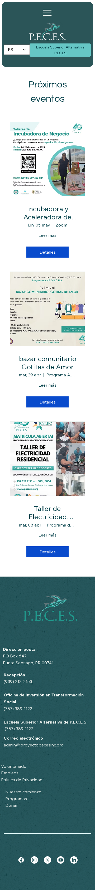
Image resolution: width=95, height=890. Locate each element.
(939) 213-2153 (18, 681)
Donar (11, 805)
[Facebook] (21, 860)
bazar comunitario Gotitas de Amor (47, 363)
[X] (47, 860)
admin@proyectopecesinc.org (34, 745)
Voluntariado (13, 766)
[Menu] (47, 12)
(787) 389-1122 (18, 708)
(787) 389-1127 (19, 728)
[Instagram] (34, 860)
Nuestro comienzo (23, 791)
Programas (16, 798)
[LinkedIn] (74, 860)
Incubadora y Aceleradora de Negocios (47, 213)
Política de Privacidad (21, 779)
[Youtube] (60, 860)
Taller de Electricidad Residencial (47, 512)
